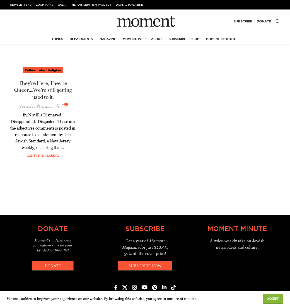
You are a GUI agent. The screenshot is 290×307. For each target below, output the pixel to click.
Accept (273, 298)
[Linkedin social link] (164, 288)
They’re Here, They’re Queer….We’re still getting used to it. (43, 90)
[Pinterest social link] (155, 288)
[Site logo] (145, 21)
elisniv (47, 106)
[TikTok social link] (173, 288)
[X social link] (125, 288)
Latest (42, 70)
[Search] (277, 21)
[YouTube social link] (144, 288)
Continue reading (43, 156)
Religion (54, 70)
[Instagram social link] (134, 288)
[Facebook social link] (116, 288)
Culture (30, 70)
